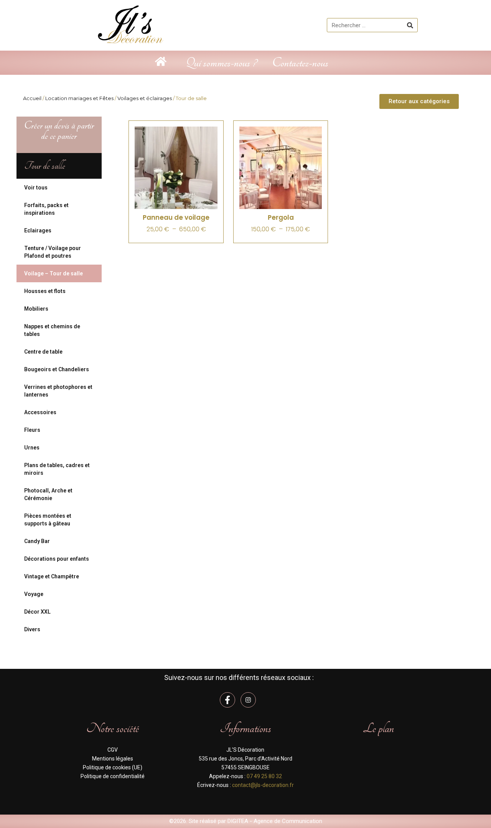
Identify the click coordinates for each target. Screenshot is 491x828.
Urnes (32, 447)
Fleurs (32, 430)
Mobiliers (36, 309)
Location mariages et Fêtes (79, 98)
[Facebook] (227, 700)
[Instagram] (248, 700)
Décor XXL (37, 612)
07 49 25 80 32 (264, 776)
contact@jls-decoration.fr (263, 785)
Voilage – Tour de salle (53, 273)
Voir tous (36, 187)
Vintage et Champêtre (51, 576)
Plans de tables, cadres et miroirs (57, 469)
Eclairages (37, 230)
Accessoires (40, 412)
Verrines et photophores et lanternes (58, 391)
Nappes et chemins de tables (52, 330)
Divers (32, 629)
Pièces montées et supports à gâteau (47, 520)
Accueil (32, 98)
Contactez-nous (300, 63)
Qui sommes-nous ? (221, 63)
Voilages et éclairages (144, 98)
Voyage (33, 594)
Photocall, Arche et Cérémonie (48, 494)
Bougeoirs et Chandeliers (56, 369)
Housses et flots (45, 291)
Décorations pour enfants (56, 559)
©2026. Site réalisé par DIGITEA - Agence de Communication (245, 821)
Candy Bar (37, 541)
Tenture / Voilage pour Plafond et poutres (52, 252)
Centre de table (43, 352)
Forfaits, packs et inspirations (46, 209)
